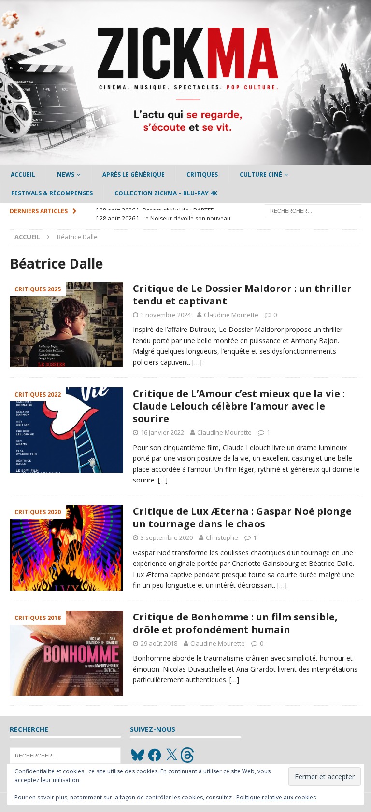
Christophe (222, 537)
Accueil (23, 174)
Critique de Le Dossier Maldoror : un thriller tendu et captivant (242, 294)
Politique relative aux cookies (276, 797)
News (65, 174)
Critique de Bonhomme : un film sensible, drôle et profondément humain (235, 623)
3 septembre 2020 (167, 537)
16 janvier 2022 (162, 432)
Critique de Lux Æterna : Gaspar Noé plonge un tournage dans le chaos (242, 517)
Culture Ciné (261, 174)
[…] (197, 362)
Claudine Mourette (231, 314)
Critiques (202, 174)
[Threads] (188, 755)
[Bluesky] (137, 755)
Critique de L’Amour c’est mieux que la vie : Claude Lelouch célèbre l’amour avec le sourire (239, 406)
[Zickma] (185, 159)
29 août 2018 (159, 643)
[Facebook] (154, 755)
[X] (171, 755)
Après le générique (133, 174)
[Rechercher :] (313, 210)
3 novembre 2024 (166, 314)
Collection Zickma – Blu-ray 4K (165, 193)
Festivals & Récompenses (52, 193)
